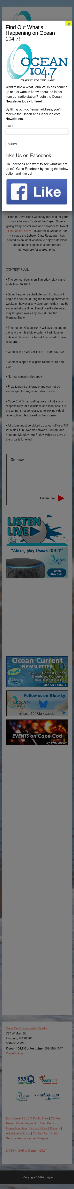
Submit (13, 144)
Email (9, 126)
